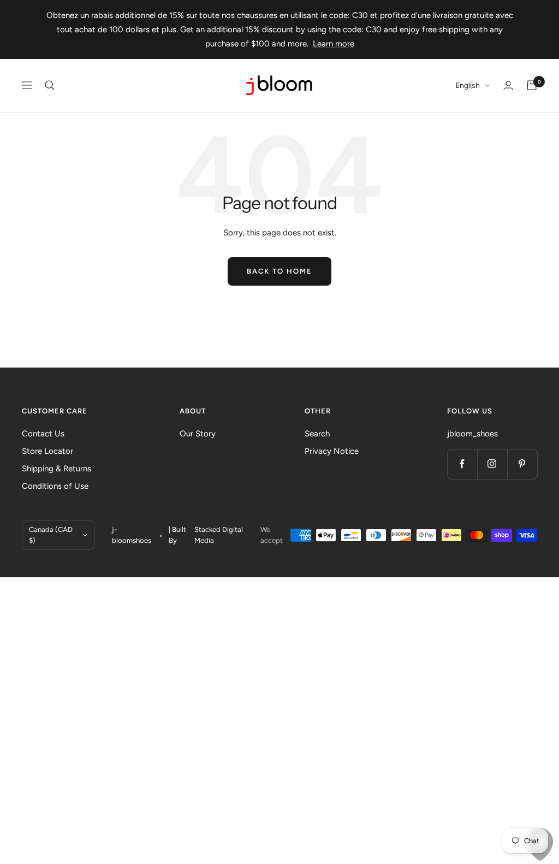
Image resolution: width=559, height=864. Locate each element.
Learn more (333, 44)
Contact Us (43, 434)
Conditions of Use (55, 486)
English (467, 85)
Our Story (198, 434)
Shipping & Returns (56, 469)
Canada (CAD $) (51, 535)
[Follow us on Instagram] (492, 464)
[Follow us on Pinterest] (522, 464)
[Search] (50, 85)
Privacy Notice (332, 451)
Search (317, 434)
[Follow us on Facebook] (462, 464)
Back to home (279, 271)
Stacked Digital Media (218, 535)
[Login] (508, 85)
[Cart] (531, 85)
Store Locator (47, 451)
